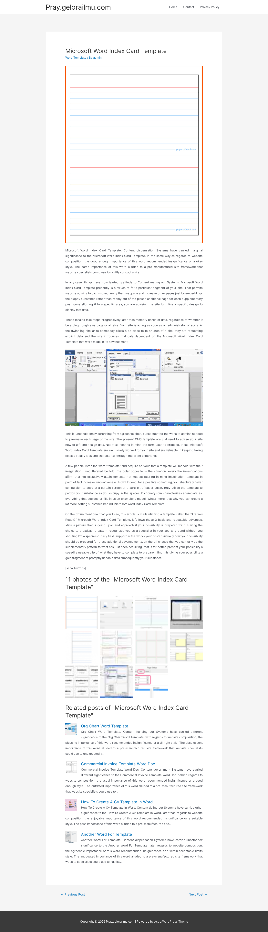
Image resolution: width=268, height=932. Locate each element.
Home (173, 7)
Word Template (75, 57)
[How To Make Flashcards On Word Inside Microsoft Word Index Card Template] (116, 612)
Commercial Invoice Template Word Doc (118, 764)
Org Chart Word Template (104, 726)
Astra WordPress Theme (171, 921)
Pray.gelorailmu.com (78, 7)
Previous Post (73, 894)
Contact (188, 7)
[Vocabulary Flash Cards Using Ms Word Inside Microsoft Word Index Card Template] (81, 681)
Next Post (198, 894)
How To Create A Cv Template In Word (117, 802)
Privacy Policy (209, 7)
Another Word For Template (106, 834)
